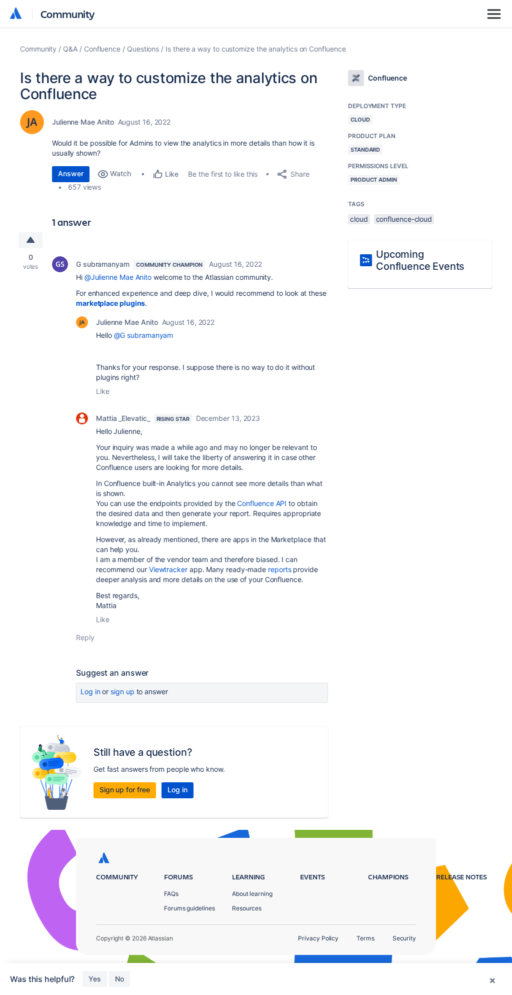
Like (103, 391)
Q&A (70, 49)
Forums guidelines (189, 908)
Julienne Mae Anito (83, 122)
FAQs (171, 893)
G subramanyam (103, 264)
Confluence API (261, 503)
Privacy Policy (318, 938)
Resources (247, 908)
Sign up (122, 691)
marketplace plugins (110, 303)
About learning (252, 893)
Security (404, 938)
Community (67, 14)
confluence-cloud (404, 219)
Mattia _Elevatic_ (123, 418)
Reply (85, 637)
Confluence (102, 49)
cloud (359, 219)
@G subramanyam (144, 335)
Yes (94, 978)
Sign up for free (125, 789)
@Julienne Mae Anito (118, 277)
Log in (90, 691)
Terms (365, 938)
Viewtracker (168, 569)
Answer (71, 173)
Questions (143, 49)
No (119, 978)
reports (279, 569)
